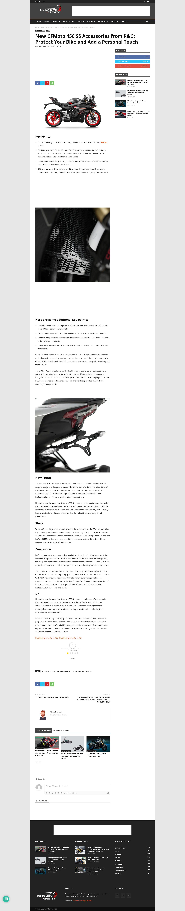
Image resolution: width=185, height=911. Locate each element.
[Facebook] (141, 1)
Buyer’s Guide (68, 21)
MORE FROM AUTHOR (61, 731)
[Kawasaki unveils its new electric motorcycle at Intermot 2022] (80, 870)
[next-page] (40, 762)
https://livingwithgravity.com (58, 715)
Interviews (102, 21)
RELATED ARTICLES (44, 731)
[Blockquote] (64, 793)
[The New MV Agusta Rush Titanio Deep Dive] (98, 744)
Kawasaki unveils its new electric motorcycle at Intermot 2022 (96, 870)
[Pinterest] (47, 83)
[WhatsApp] (52, 83)
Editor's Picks (45, 27)
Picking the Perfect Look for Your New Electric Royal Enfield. (72, 756)
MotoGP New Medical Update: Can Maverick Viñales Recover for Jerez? (46, 753)
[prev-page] (36, 762)
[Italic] (49, 793)
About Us (114, 21)
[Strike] (55, 793)
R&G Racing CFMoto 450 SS (46, 638)
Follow (145, 61)
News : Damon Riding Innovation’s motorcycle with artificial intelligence (98, 849)
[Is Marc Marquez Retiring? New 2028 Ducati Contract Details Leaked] (120, 114)
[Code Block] (67, 793)
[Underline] (52, 793)
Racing (80, 21)
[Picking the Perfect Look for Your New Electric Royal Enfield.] (72, 744)
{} (73, 793)
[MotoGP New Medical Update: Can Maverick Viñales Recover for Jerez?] (47, 742)
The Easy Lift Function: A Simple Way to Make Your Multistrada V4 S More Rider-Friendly (93, 699)
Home (39, 21)
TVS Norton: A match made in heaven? (52, 697)
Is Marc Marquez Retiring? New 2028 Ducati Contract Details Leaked (138, 113)
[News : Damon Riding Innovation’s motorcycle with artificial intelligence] (80, 850)
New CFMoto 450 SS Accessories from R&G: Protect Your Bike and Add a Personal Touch (67, 671)
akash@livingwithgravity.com (82, 901)
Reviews (55, 21)
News (46, 21)
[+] (76, 793)
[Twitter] (144, 1)
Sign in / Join (40, 1)
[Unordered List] (61, 793)
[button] (147, 22)
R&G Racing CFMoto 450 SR (70, 638)
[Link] (70, 793)
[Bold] (46, 793)
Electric (90, 21)
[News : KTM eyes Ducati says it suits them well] (80, 860)
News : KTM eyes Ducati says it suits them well (98, 859)
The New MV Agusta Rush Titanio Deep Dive (136, 102)
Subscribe (145, 66)
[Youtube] (148, 1)
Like (147, 57)
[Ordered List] (58, 793)
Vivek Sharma (41, 46)
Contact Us (125, 21)
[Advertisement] (111, 11)
